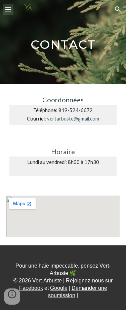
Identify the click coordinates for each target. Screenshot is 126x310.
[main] (63, 42)
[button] (8, 9)
